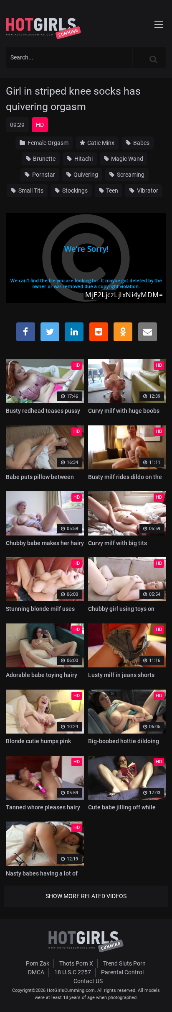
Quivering (85, 174)
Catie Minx (100, 142)
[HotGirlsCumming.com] (43, 28)
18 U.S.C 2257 (72, 972)
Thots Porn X (76, 963)
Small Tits (30, 190)
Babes (140, 142)
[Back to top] (158, 995)
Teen (111, 190)
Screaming (130, 174)
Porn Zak (37, 963)
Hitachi (83, 158)
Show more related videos (86, 896)
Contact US (88, 981)
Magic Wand (126, 158)
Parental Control (122, 972)
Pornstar (43, 174)
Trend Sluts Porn (124, 963)
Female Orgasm (47, 142)
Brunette (44, 158)
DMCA (36, 972)
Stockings (74, 190)
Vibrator (147, 190)
